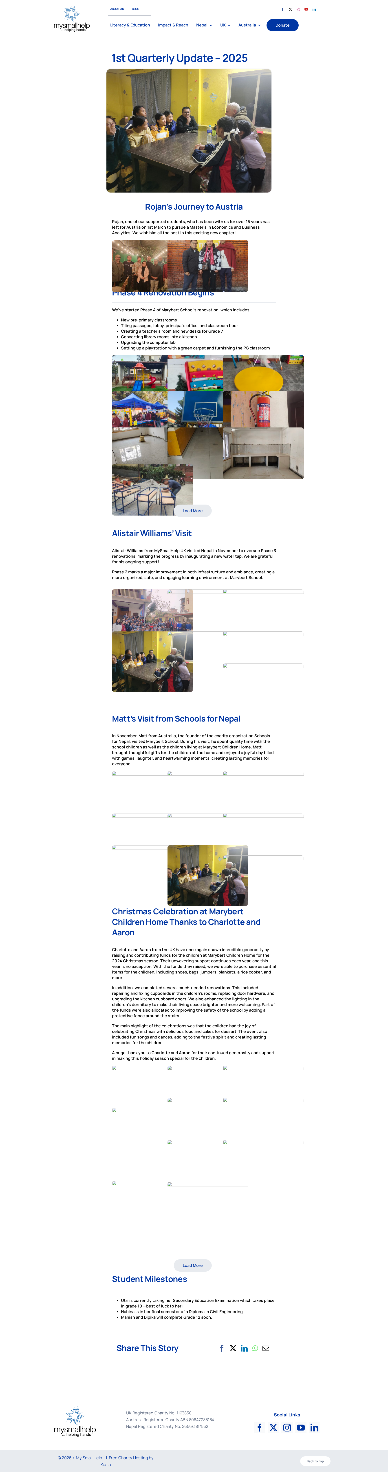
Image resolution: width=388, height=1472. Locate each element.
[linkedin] (314, 9)
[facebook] (282, 9)
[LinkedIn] (244, 1348)
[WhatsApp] (255, 1348)
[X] (233, 1348)
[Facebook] (221, 1348)
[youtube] (306, 9)
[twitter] (290, 9)
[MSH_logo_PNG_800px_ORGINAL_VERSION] (72, 7)
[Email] (265, 1348)
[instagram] (298, 9)
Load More (193, 510)
